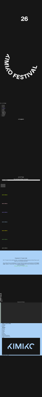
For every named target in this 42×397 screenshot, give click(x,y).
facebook (3, 114)
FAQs (3, 110)
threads (3, 115)
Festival (3, 105)
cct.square (3, 108)
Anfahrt (3, 109)
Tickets (3, 107)
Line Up (3, 106)
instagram (3, 113)
